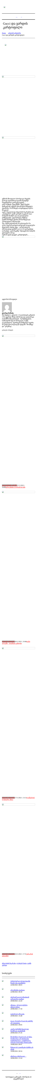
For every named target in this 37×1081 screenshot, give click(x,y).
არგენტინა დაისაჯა (17, 990)
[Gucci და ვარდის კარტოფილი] (18, 58)
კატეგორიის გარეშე (9, 485)
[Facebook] (17, 1073)
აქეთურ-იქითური (14, 33)
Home (4, 33)
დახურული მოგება (17, 1014)
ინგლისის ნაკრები (9, 963)
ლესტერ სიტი (21, 963)
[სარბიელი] (18, 7)
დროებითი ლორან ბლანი (15, 487)
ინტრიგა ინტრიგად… (18, 1056)
